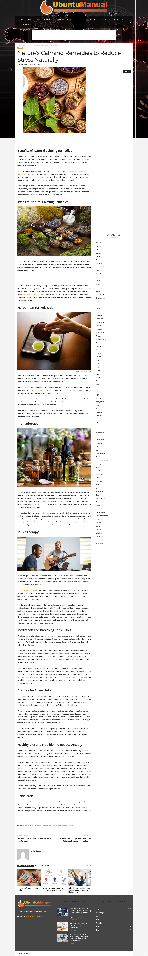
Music (98, 408)
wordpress (99, 543)
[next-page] (90, 866)
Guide (98, 360)
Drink (97, 312)
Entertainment (100, 319)
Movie (98, 405)
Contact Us (24, 25)
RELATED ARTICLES (25, 865)
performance (100, 433)
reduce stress (39, 390)
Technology (105, 19)
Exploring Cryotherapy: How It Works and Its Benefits (54, 889)
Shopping (99, 478)
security (98, 464)
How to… (99, 370)
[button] (129, 22)
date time (99, 305)
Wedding (99, 533)
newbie (98, 419)
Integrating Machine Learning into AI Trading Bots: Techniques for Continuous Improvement (80, 912)
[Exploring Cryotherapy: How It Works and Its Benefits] (54, 877)
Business (60, 19)
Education (72, 19)
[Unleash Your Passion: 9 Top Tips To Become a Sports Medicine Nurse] (79, 877)
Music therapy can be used (27, 590)
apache (98, 246)
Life (97, 391)
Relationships (100, 457)
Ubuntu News (100, 509)
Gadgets (98, 346)
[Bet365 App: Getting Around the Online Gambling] (62, 926)
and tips (98, 243)
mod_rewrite (100, 402)
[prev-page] (87, 866)
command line (100, 294)
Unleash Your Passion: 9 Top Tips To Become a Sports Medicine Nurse (79, 890)
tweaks (98, 505)
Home (21, 19)
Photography (100, 440)
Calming (26, 825)
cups (97, 301)
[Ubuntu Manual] (74, 8)
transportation (100, 498)
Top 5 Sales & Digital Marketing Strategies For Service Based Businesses (79, 937)
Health (83, 19)
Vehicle (98, 523)
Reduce (41, 825)
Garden (98, 357)
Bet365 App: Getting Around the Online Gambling (79, 925)
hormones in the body (31, 294)
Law (97, 388)
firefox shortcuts (101, 339)
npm (97, 426)
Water (98, 526)
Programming (100, 453)
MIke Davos (23, 64)
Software (99, 481)
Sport (97, 484)
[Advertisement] (74, 35)
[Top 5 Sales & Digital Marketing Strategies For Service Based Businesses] (62, 938)
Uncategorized (100, 519)
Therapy (69, 825)
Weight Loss (100, 536)
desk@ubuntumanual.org (34, 916)
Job (97, 381)
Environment (100, 322)
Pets (97, 436)
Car (97, 277)
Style (97, 488)
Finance (98, 336)
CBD (97, 287)
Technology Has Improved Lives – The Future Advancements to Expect (75, 839)
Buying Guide (100, 267)
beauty (98, 256)
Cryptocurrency (101, 298)
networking (99, 415)
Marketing (118, 19)
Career (98, 281)
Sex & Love (99, 471)
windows (99, 540)
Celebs (98, 291)
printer (98, 450)
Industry (98, 374)
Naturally (34, 825)
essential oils (45, 501)
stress (63, 825)
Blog (97, 260)
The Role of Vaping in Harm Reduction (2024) (28, 889)
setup (98, 467)
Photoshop (99, 443)
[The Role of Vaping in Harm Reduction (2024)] (29, 877)
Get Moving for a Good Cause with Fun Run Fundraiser (34, 839)
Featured (99, 329)
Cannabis (99, 274)
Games (30, 19)
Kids (97, 384)
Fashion (98, 326)
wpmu (98, 547)
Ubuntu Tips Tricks (44, 19)
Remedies (56, 825)
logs (97, 395)
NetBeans (99, 412)
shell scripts (99, 474)
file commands (100, 332)
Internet (92, 19)
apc (97, 249)
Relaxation (48, 825)
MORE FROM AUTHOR (42, 865)
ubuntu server (100, 512)
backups (98, 253)
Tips (97, 495)
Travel (98, 502)
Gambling (99, 350)
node (97, 422)
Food (97, 343)
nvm (97, 429)
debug (98, 308)
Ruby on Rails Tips (102, 460)
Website (98, 529)
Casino (98, 284)
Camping (99, 270)
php (97, 446)
